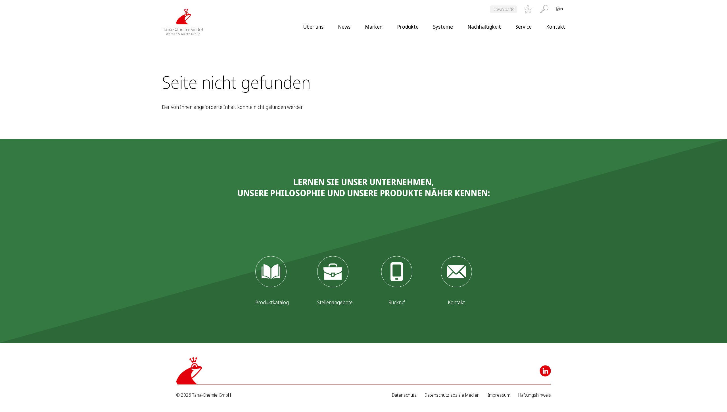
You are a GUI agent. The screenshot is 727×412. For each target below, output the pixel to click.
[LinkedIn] (545, 371)
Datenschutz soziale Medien (452, 395)
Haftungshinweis (534, 395)
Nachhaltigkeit (484, 26)
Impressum (499, 395)
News (344, 26)
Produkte (408, 26)
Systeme (443, 26)
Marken (374, 26)
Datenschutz (404, 395)
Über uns (313, 26)
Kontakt (555, 26)
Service (523, 26)
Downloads (503, 9)
